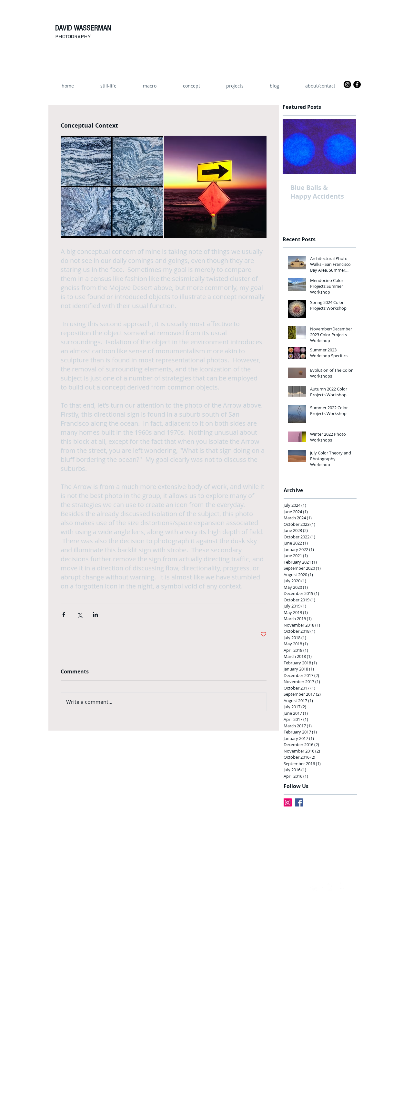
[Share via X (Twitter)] (79, 614)
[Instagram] (288, 802)
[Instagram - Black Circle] (347, 84)
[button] (235, 86)
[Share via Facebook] (64, 614)
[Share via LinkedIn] (95, 614)
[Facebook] (299, 802)
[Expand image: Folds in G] (112, 187)
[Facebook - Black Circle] (357, 84)
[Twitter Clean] (327, 886)
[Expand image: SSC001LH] (215, 187)
